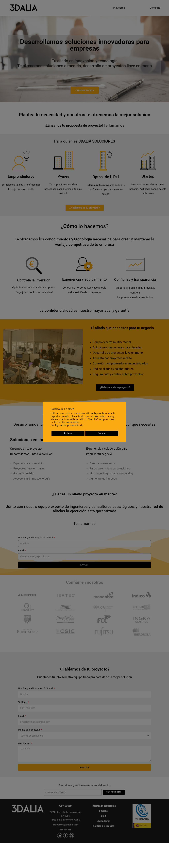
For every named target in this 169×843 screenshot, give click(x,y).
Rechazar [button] (68, 433)
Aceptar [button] (102, 433)
